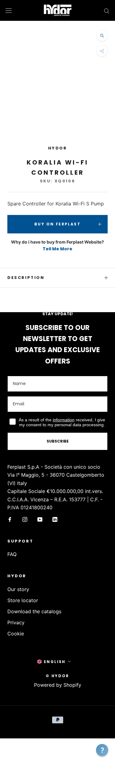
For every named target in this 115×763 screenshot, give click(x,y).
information (64, 419)
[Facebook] (9, 519)
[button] (102, 750)
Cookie (15, 633)
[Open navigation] (9, 10)
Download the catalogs (34, 611)
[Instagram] (24, 519)
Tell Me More (57, 249)
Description (25, 277)
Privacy (16, 622)
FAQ (12, 554)
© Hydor (57, 675)
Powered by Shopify (57, 685)
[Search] (106, 10)
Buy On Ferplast (57, 224)
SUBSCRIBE (58, 441)
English (55, 661)
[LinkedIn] (54, 519)
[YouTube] (39, 519)
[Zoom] (102, 35)
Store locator (22, 600)
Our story (18, 589)
